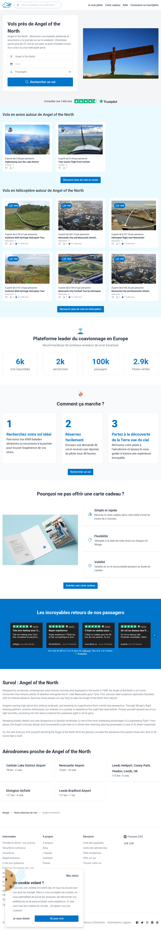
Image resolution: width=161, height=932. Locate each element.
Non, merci (72, 875)
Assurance (8, 852)
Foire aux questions (13, 863)
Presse (46, 863)
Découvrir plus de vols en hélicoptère (80, 309)
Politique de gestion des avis (18, 868)
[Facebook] (137, 922)
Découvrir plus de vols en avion (80, 179)
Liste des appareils (93, 842)
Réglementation (11, 858)
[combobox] (37, 5)
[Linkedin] (152, 922)
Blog (45, 847)
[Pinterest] (157, 922)
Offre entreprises (92, 852)
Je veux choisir (21, 918)
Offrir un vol (89, 858)
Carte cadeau (112, 5)
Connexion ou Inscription (144, 5)
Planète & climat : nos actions (19, 842)
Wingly (6, 812)
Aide (125, 5)
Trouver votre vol (92, 863)
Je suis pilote (95, 5)
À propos (48, 842)
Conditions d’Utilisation (92, 922)
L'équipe (47, 852)
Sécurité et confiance (14, 847)
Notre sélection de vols (25, 812)
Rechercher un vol (42, 82)
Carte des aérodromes (95, 847)
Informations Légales (119, 922)
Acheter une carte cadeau (80, 585)
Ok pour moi (57, 918)
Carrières (48, 858)
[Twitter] (142, 922)
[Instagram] (147, 922)
